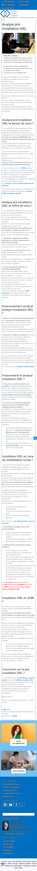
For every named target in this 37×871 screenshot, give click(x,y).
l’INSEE (24, 168)
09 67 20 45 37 (24, 1)
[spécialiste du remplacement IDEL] (5, 804)
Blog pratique (8, 796)
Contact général (9, 847)
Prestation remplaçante (11, 787)
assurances (17, 395)
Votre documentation (18, 742)
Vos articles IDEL (8, 8)
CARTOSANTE (23, 137)
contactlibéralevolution (14, 13)
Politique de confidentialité (13, 866)
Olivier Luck (6, 709)
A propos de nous (9, 790)
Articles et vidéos (9, 841)
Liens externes (8, 853)
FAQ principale (8, 844)
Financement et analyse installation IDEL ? (16, 66)
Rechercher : (6, 812)
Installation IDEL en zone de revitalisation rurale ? (18, 68)
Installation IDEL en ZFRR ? (12, 70)
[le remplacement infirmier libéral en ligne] (22, 804)
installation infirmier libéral (25, 367)
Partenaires (7, 850)
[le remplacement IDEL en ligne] (16, 804)
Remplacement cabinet (11, 784)
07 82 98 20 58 (8, 1)
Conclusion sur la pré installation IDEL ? (15, 73)
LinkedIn (14, 716)
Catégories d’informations (12, 793)
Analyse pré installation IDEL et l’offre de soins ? (18, 60)
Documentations (9, 5)
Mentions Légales (25, 863)
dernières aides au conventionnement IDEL (16, 164)
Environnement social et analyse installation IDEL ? (18, 63)
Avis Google (24, 5)
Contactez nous (19, 771)
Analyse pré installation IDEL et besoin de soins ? (18, 58)
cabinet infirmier (8, 395)
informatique (26, 395)
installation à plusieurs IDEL (24, 680)
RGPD (20, 868)
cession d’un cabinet (12, 445)
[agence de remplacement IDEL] (10, 804)
